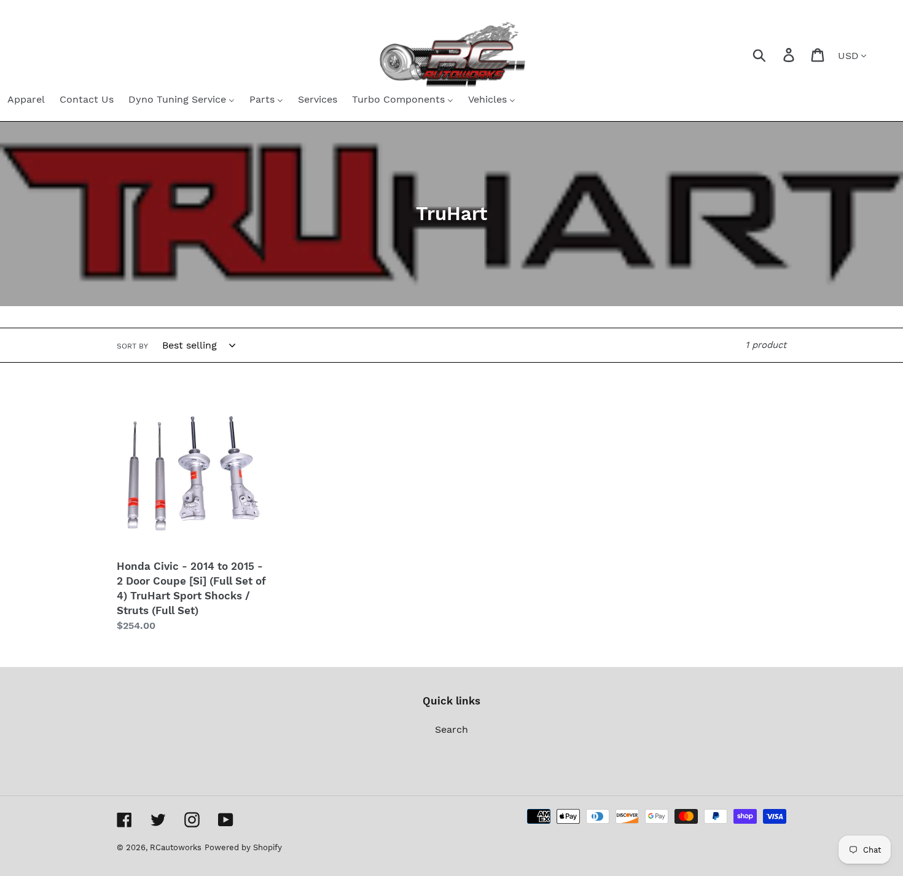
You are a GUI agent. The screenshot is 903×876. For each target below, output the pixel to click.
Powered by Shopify (243, 847)
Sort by (132, 346)
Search (451, 729)
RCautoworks (175, 847)
